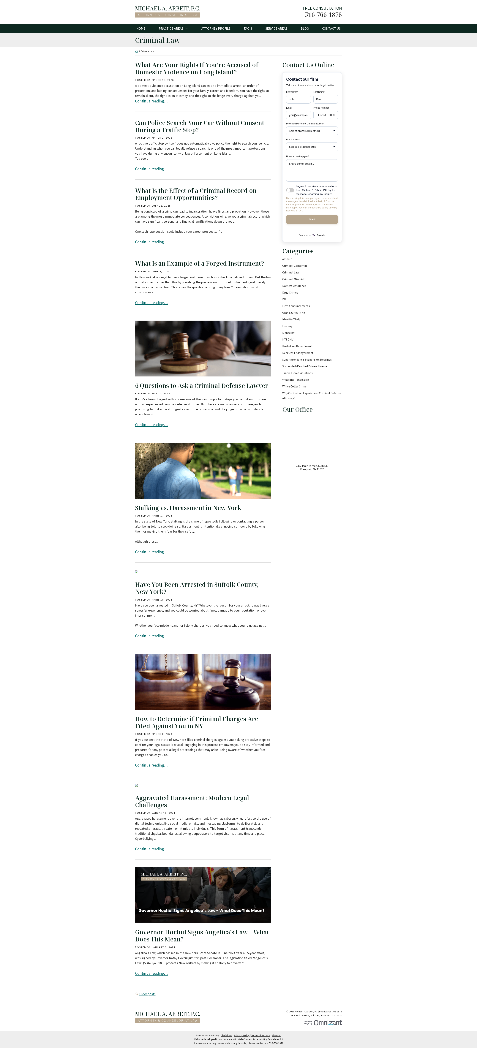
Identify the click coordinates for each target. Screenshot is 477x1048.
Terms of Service (260, 1035)
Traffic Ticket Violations (297, 373)
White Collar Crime (294, 386)
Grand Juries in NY (293, 312)
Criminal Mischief (293, 279)
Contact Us (331, 28)
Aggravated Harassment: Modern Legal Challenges (192, 801)
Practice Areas (171, 28)
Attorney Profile (215, 28)
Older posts (147, 994)
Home (140, 28)
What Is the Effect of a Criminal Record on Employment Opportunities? (196, 194)
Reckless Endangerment (297, 353)
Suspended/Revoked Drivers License (304, 366)
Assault (287, 259)
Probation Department (297, 346)
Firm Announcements (296, 306)
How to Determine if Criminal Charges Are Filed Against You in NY (196, 722)
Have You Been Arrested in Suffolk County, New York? (197, 588)
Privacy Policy (241, 1035)
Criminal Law (290, 272)
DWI (285, 299)
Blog (305, 28)
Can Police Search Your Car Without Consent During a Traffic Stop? (199, 126)
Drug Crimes (290, 292)
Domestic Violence (294, 286)
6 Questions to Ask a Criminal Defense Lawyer (201, 385)
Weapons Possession (295, 379)
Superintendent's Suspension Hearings (307, 359)
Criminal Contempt (294, 265)
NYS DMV (287, 339)
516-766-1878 (323, 14)
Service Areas (276, 28)
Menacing (288, 333)
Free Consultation (322, 8)
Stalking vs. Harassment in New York (188, 508)
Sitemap (276, 1035)
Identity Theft (291, 319)
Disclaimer (226, 1035)
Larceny (287, 326)
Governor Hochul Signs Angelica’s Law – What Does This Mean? (202, 935)
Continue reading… (151, 101)
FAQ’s (248, 28)
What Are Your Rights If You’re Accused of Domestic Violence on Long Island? (196, 68)
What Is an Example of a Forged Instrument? (199, 263)
